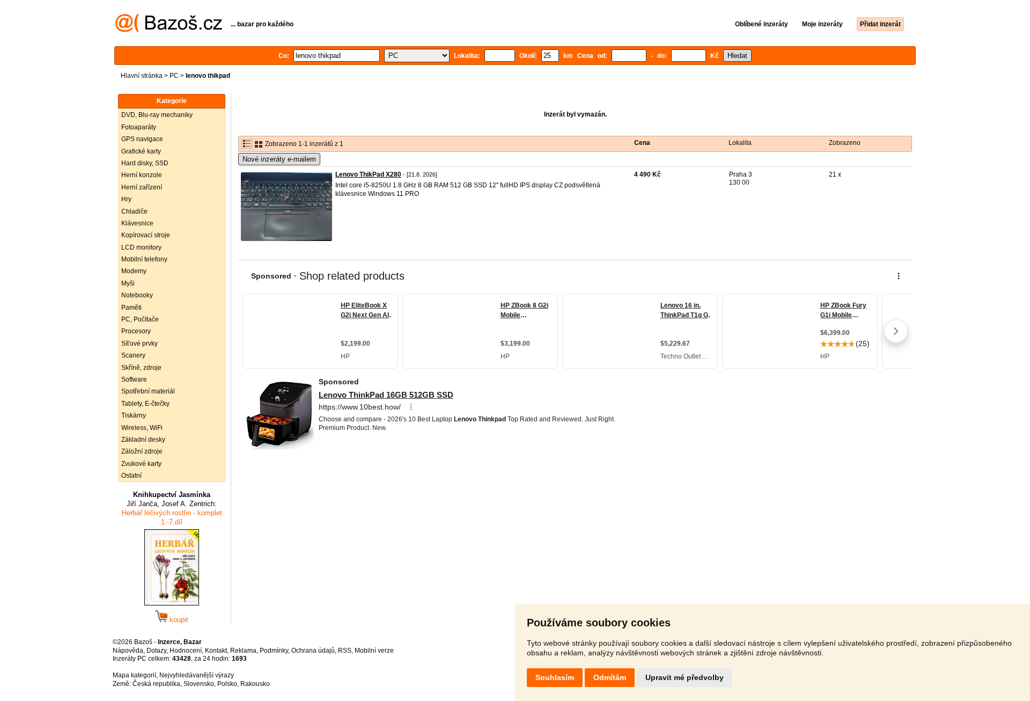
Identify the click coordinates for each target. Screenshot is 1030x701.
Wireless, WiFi (142, 428)
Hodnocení (186, 650)
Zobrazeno (844, 143)
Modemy (133, 271)
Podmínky (274, 650)
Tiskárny (133, 415)
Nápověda (128, 650)
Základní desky (143, 439)
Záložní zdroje (142, 451)
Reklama (243, 650)
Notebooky (137, 295)
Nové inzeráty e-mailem (279, 159)
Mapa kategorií (134, 675)
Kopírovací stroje (145, 235)
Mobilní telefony (144, 259)
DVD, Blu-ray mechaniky (157, 115)
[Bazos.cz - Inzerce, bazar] (168, 30)
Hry (126, 199)
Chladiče (134, 211)
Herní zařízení (141, 187)
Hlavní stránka (142, 75)
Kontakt (216, 650)
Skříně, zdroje (141, 367)
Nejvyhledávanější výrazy (196, 675)
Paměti (131, 307)
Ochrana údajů (313, 650)
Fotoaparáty (138, 127)
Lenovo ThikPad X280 (368, 174)
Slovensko (198, 684)
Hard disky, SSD (144, 163)
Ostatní (131, 475)
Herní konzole (141, 175)
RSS (344, 650)
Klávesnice (137, 223)
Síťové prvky (139, 343)
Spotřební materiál (148, 391)
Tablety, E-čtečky (145, 403)
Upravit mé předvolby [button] (684, 677)
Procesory (136, 331)
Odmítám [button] (609, 677)
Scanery (133, 355)
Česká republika (156, 684)
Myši (128, 283)
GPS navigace (142, 139)
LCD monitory (141, 247)
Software (134, 379)
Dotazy (156, 650)
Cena (642, 143)
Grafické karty (141, 151)
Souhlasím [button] (554, 677)
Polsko (227, 684)
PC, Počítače (140, 319)
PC (174, 75)
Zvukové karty (141, 464)
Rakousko (255, 684)
